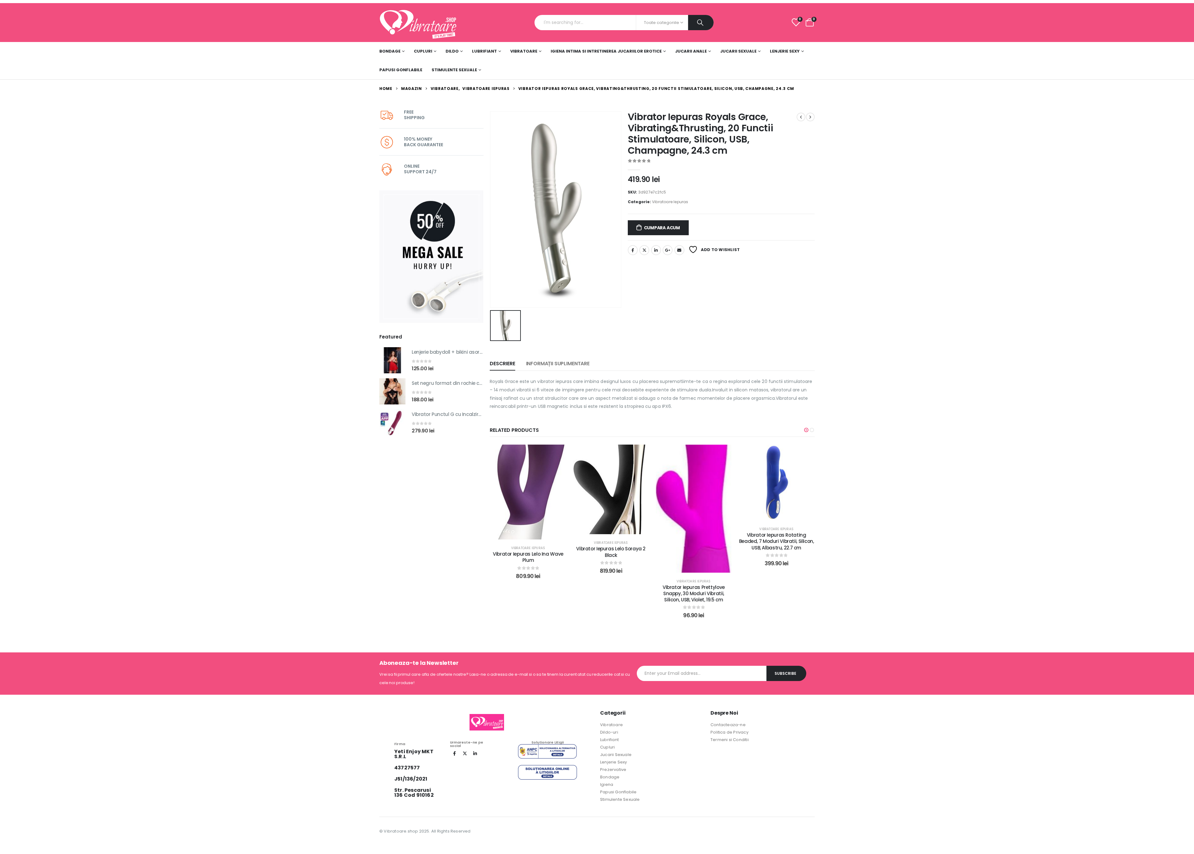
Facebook (633, 250)
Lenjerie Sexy (785, 51)
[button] (806, 430)
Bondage (389, 51)
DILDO (452, 51)
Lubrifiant (484, 51)
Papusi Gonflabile (400, 70)
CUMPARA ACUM (662, 228)
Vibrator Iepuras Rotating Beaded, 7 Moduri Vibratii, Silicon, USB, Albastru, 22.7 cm (693, 541)
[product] (392, 360)
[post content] (528, 489)
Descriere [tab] (502, 363)
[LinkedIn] (475, 753)
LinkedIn (656, 250)
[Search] (701, 22)
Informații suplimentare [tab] (558, 363)
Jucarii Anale (691, 51)
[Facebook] (454, 753)
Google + (668, 250)
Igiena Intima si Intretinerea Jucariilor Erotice (606, 51)
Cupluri (423, 51)
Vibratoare (523, 51)
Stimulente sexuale (454, 70)
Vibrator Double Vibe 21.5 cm (776, 606)
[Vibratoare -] (418, 22)
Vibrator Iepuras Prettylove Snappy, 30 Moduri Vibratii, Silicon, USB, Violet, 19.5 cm (611, 593)
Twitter (644, 250)
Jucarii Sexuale (738, 51)
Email (679, 250)
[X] (465, 753)
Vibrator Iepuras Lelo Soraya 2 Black (528, 551)
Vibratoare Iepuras (670, 201)
